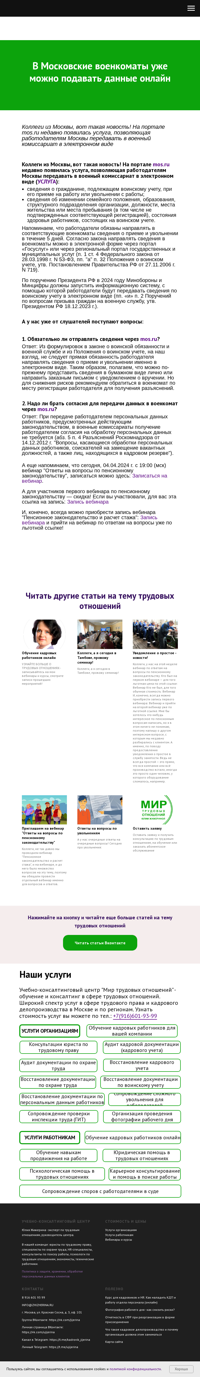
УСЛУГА (47, 181)
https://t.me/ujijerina (63, 1347)
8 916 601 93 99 (33, 1297)
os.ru (163, 164)
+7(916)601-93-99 (135, 1015)
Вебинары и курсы (118, 1239)
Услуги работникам (119, 1235)
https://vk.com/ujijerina (38, 1332)
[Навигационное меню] (191, 8)
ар (39, 481)
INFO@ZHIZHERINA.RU (37, 1305)
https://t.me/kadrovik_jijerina (69, 1340)
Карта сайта (114, 1342)
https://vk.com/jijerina (64, 1320)
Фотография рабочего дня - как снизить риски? (140, 1310)
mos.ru (148, 338)
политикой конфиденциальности (135, 1369)
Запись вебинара (88, 502)
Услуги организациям (121, 1230)
